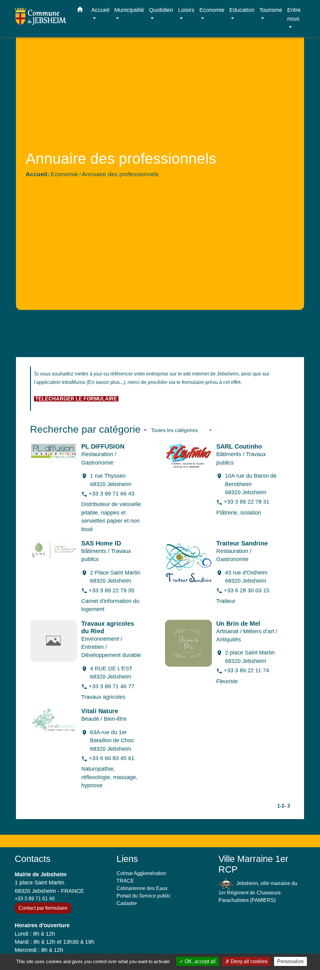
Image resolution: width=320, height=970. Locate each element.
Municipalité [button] (129, 10)
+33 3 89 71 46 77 (111, 686)
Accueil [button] (100, 10)
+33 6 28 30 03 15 (246, 590)
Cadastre (127, 903)
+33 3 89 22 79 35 (111, 590)
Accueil (36, 174)
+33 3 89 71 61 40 (35, 898)
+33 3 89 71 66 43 (111, 493)
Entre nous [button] (294, 14)
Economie (64, 174)
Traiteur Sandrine (242, 543)
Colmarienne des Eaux (142, 888)
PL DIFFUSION (102, 446)
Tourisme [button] (270, 10)
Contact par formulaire (43, 908)
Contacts (33, 859)
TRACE (125, 880)
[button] (80, 10)
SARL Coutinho (239, 446)
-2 (282, 805)
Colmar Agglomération (141, 873)
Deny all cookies (248, 961)
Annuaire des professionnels (120, 174)
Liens (127, 859)
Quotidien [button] (161, 10)
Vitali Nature (99, 711)
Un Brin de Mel (238, 623)
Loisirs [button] (186, 10)
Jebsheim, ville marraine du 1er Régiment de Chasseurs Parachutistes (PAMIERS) (257, 891)
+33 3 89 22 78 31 (246, 502)
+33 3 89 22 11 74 (246, 670)
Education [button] (241, 10)
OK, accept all (199, 961)
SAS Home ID (101, 543)
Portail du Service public (144, 895)
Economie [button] (211, 10)
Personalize (290, 961)
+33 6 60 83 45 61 (111, 758)
